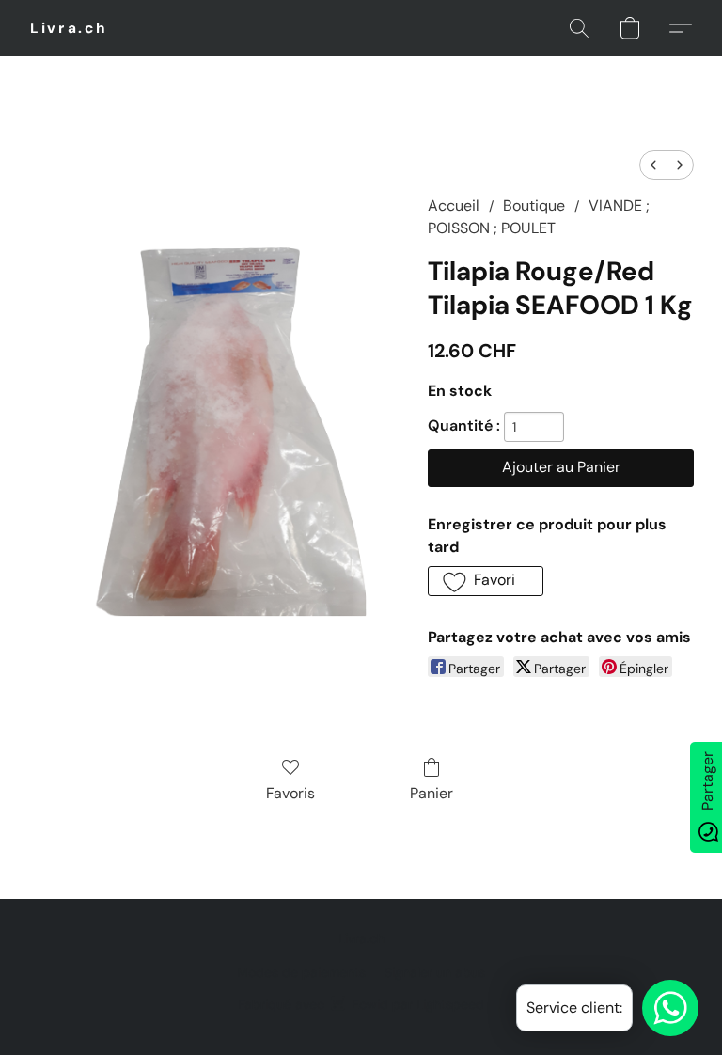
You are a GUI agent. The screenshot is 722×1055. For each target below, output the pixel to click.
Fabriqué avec (361, 1004)
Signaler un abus (435, 972)
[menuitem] (653, 165)
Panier (431, 793)
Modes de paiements (301, 972)
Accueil (453, 205)
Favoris (290, 793)
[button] (69, 28)
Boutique (534, 205)
